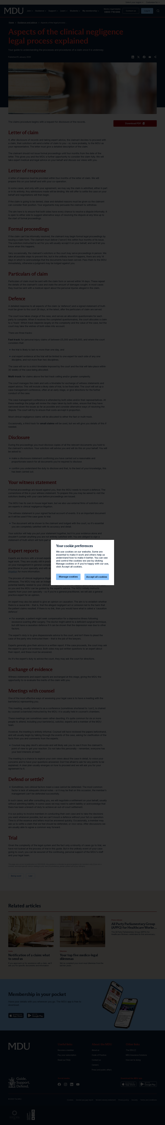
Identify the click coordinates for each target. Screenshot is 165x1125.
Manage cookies (68, 576)
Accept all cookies (96, 576)
